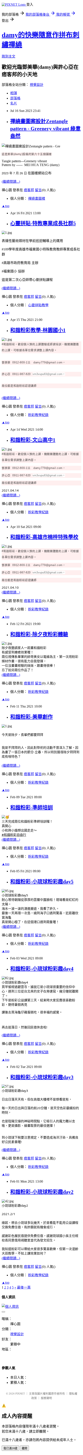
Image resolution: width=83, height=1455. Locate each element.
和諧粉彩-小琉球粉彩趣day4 (41, 968)
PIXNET (20, 1393)
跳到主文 (8, 56)
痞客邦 (29, 190)
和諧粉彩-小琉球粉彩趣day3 (41, 1077)
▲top (5, 206)
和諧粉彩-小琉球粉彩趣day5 (41, 881)
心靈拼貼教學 (38, 305)
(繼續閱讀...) (11, 181)
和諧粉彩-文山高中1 (32, 440)
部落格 (15, 98)
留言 (38, 190)
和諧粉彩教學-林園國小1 (38, 330)
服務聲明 (46, 1398)
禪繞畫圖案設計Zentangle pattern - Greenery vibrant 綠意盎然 (45, 128)
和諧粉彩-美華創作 (31, 717)
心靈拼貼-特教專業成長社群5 (43, 223)
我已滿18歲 (10, 1448)
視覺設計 (36, 85)
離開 (24, 1448)
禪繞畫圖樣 (36, 198)
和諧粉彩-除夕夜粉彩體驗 (39, 634)
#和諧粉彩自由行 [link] (14, 835)
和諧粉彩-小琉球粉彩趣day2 (41, 1192)
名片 (13, 103)
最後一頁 (24, 1287)
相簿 (13, 93)
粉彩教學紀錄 (38, 415)
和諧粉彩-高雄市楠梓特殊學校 (44, 537)
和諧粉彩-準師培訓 (31, 807)
